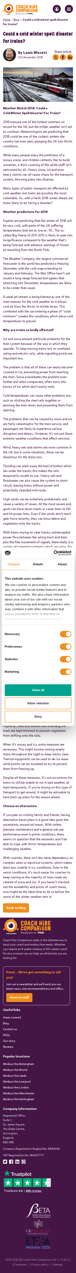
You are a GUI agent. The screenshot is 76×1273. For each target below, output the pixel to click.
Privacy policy (40, 1265)
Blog (16, 20)
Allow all (38, 690)
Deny (38, 716)
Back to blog (16, 908)
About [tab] (62, 564)
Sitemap (57, 1265)
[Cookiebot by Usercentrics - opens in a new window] (54, 553)
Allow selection (38, 703)
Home (6, 20)
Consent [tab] (14, 564)
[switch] (65, 646)
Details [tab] (38, 564)
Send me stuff (19, 997)
